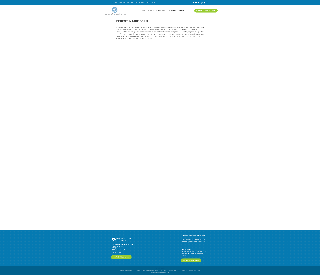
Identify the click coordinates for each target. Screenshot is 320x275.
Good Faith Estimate (194, 270)
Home (138, 11)
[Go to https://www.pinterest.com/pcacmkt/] (207, 3)
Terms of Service (182, 270)
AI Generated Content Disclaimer (160, 272)
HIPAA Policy (164, 270)
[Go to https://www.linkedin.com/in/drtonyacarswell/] (205, 3)
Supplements (173, 11)
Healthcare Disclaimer (152, 270)
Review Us (165, 11)
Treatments (150, 11)
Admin (122, 270)
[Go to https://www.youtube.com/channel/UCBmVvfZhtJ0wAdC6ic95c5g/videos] (196, 3)
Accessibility (128, 270)
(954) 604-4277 (117, 252)
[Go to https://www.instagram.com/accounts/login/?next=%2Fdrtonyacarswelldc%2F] (202, 3)
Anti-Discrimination (139, 270)
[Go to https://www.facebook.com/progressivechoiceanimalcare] (193, 3)
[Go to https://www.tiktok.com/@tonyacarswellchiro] (199, 3)
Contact (181, 11)
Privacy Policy (172, 270)
